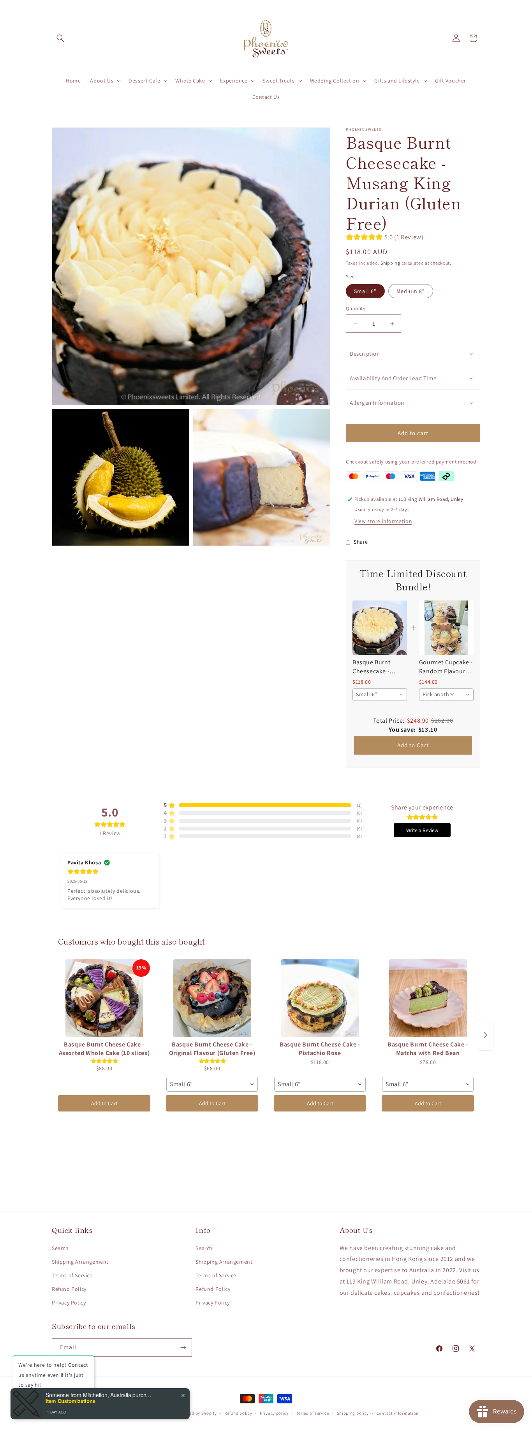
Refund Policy (69, 1288)
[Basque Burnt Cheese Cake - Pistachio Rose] (320, 998)
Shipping (390, 263)
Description (365, 353)
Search (60, 1248)
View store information (383, 521)
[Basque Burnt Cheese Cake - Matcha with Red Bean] (428, 998)
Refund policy (238, 1413)
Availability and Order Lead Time (393, 378)
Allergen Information (377, 402)
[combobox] (379, 694)
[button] (60, 38)
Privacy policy (274, 1413)
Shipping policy (353, 1413)
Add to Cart (413, 745)
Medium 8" (410, 291)
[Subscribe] (183, 1347)
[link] (379, 627)
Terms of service (312, 1413)
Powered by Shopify (197, 1413)
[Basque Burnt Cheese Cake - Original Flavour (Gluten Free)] (212, 998)
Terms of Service (72, 1275)
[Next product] (485, 1035)
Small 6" (365, 291)
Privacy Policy (69, 1302)
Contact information (398, 1413)
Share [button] (361, 541)
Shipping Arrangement (80, 1261)
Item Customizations (70, 1401)
